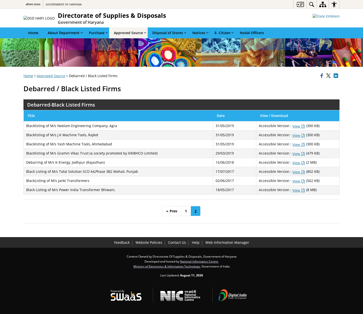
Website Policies (149, 242)
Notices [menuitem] (198, 32)
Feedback (122, 242)
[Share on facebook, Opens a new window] (322, 76)
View (296, 126)
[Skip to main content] (299, 4)
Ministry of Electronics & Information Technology (166, 266)
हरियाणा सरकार (33, 4)
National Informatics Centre (199, 261)
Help (196, 242)
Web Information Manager (227, 242)
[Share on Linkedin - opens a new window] (337, 76)
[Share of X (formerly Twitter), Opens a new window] (329, 76)
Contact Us (177, 242)
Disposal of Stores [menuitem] (167, 32)
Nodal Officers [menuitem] (252, 32)
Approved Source (51, 75)
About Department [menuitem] (64, 32)
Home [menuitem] (33, 32)
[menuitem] (312, 4)
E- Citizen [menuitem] (222, 32)
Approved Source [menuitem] (128, 32)
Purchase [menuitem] (96, 32)
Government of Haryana (64, 4)
